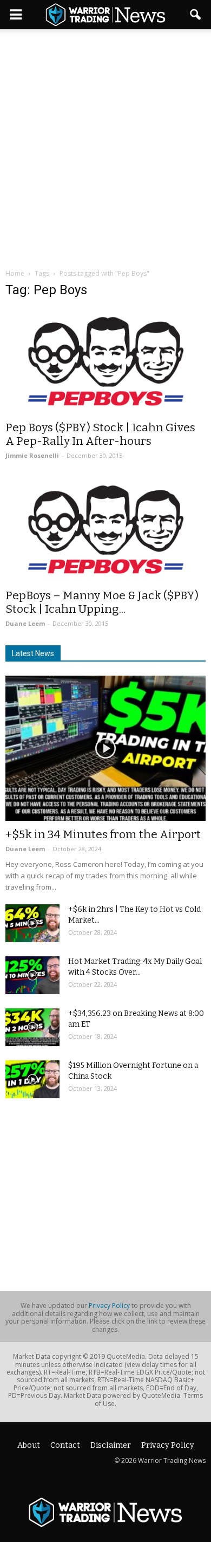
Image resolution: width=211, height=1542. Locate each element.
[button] (196, 14)
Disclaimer (110, 1445)
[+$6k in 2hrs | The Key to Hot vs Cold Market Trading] (32, 923)
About (28, 1445)
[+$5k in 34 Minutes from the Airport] (105, 748)
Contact (65, 1445)
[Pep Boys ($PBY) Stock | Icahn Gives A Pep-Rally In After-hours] (105, 361)
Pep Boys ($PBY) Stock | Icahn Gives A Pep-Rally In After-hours (100, 434)
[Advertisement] (105, 140)
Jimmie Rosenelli (32, 455)
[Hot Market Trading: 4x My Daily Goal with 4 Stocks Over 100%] (32, 975)
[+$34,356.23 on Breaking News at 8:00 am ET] (32, 1027)
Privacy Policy (109, 1305)
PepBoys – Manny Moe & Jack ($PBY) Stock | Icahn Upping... (102, 602)
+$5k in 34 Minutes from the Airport (103, 834)
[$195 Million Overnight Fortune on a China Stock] (32, 1079)
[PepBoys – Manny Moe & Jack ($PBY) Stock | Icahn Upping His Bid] (105, 529)
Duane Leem (25, 623)
